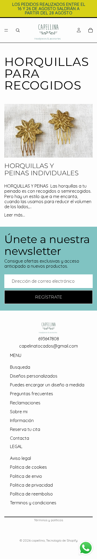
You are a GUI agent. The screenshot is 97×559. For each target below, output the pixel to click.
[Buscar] (18, 30)
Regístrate (48, 297)
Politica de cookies (28, 467)
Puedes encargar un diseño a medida (47, 384)
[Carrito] (90, 30)
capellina (38, 540)
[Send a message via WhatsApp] (85, 547)
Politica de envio (26, 476)
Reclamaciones (25, 402)
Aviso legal (20, 458)
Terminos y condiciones (33, 502)
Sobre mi (18, 411)
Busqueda (20, 367)
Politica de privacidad (31, 485)
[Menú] (6, 30)
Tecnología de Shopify (62, 540)
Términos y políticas (48, 520)
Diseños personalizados (33, 376)
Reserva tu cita (25, 429)
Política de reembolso (31, 494)
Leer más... (14, 215)
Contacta (19, 438)
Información (22, 420)
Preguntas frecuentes (31, 394)
